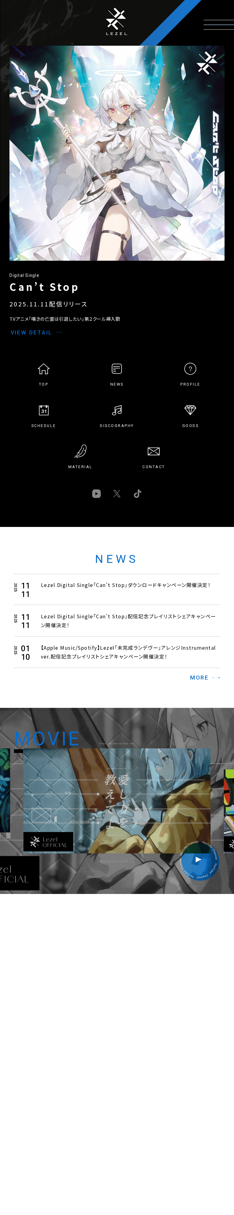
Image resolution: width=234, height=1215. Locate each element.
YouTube (96, 493)
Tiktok (137, 493)
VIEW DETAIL (31, 333)
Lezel (117, 21)
